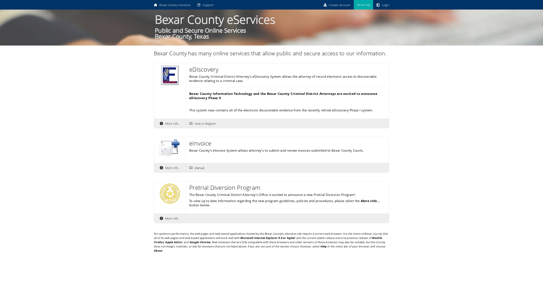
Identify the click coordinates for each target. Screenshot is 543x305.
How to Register (205, 123)
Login (385, 5)
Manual (199, 168)
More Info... (172, 123)
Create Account (339, 5)
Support (208, 5)
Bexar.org (363, 5)
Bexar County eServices (175, 5)
